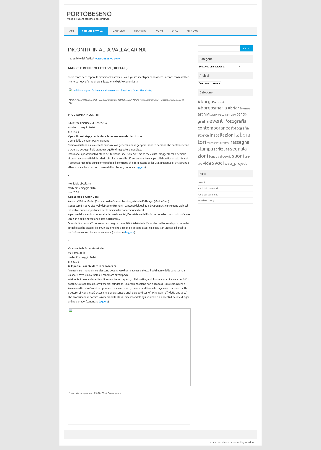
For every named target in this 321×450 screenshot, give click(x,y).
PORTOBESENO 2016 (107, 58)
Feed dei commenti (208, 194)
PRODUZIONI (141, 31)
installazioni (222, 134)
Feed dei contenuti (208, 188)
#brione (235, 108)
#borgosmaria (212, 107)
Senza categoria (220, 156)
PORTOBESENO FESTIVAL (218, 143)
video (208, 163)
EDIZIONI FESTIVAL (93, 31)
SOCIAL (175, 31)
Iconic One (215, 442)
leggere (140, 167)
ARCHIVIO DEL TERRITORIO (223, 115)
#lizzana (246, 109)
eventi (217, 121)
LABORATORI (119, 31)
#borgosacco (211, 101)
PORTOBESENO (89, 13)
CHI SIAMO (192, 31)
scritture (222, 149)
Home (71, 31)
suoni (238, 155)
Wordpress (251, 442)
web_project (235, 163)
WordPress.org (206, 200)
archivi (204, 114)
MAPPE (159, 31)
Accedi (201, 182)
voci (219, 163)
